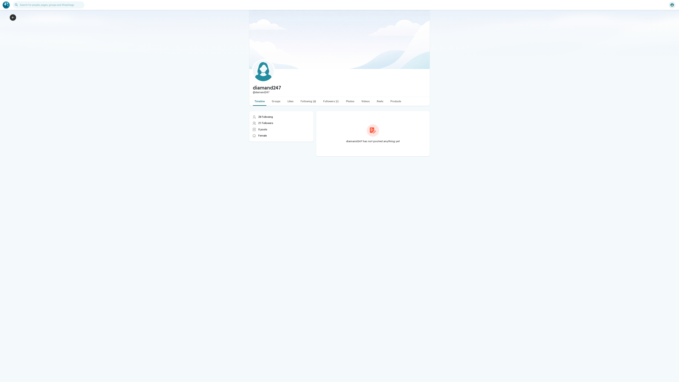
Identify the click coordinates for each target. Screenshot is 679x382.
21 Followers (265, 123)
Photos (350, 101)
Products (395, 101)
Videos (365, 101)
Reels (380, 101)
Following (308, 101)
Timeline (260, 101)
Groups (276, 101)
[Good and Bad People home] (6, 4)
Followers (330, 101)
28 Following (265, 116)
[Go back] (13, 17)
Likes (291, 101)
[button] (672, 5)
